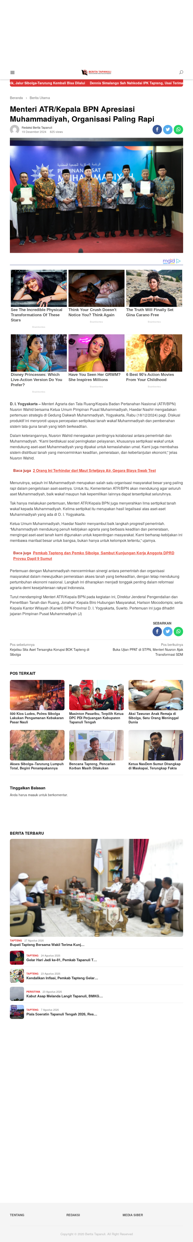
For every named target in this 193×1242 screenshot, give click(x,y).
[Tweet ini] (168, 129)
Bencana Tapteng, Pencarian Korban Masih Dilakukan (92, 765)
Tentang (17, 1215)
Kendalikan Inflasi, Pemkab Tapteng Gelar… (62, 978)
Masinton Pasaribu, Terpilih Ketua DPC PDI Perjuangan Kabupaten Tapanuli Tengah (96, 717)
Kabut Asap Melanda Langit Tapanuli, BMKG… (64, 996)
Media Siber (133, 1215)
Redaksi (73, 1215)
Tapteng (16, 940)
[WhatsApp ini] (178, 129)
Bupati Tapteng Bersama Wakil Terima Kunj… (47, 944)
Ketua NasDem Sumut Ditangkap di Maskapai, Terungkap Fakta (155, 765)
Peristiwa (33, 991)
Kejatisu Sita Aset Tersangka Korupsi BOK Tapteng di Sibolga (49, 649)
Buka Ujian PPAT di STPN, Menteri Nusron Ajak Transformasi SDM (148, 649)
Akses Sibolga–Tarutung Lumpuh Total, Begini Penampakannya (37, 765)
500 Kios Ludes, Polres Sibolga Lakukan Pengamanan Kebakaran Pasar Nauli (37, 717)
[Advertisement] (96, 33)
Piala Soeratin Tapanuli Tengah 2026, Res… (61, 1014)
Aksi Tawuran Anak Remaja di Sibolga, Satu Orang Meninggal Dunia (154, 717)
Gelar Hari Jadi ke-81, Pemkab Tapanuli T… (61, 960)
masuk (33, 794)
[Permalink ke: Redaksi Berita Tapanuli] (14, 129)
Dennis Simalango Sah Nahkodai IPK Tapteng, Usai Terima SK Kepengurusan (119, 83)
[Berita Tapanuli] (96, 72)
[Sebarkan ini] (157, 129)
